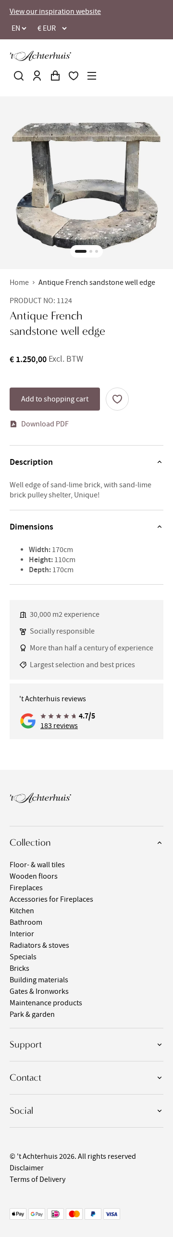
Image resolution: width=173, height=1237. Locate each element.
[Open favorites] (73, 76)
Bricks (19, 968)
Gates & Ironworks (39, 991)
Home (19, 282)
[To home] (40, 56)
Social (21, 1110)
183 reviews (59, 726)
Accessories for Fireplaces (51, 899)
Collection (30, 842)
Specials (23, 957)
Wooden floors (34, 876)
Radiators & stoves (39, 945)
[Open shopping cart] (55, 76)
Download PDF (45, 424)
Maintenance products (46, 1003)
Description (31, 462)
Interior (22, 934)
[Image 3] (96, 251)
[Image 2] (90, 251)
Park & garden (32, 1014)
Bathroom (26, 922)
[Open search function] (19, 76)
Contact (25, 1077)
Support (26, 1044)
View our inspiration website (55, 11)
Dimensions (31, 526)
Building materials (39, 980)
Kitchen (22, 911)
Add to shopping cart (54, 399)
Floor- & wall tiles (37, 865)
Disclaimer (27, 1168)
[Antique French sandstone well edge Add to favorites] (117, 399)
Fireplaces (26, 888)
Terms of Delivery (37, 1179)
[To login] (37, 76)
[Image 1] (80, 251)
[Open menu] (92, 76)
